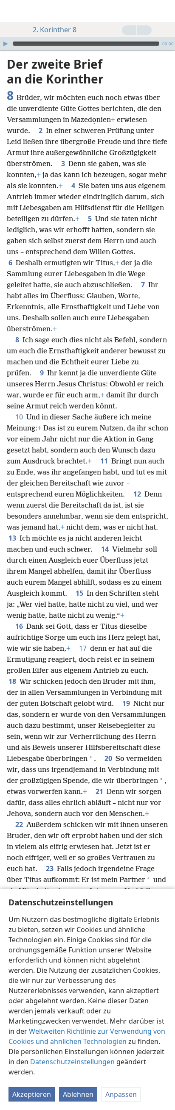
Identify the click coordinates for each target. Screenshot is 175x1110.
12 (138, 494)
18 (13, 681)
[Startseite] (13, 11)
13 (13, 538)
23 (50, 868)
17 (83, 648)
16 (20, 626)
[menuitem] (13, 11)
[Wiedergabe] (5, 43)
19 (127, 703)
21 (100, 791)
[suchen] (164, 11)
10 (20, 417)
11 (105, 461)
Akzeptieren (31, 1094)
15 (80, 593)
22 (20, 824)
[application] (87, 43)
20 (109, 758)
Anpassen (121, 1094)
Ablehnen (78, 1094)
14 (105, 549)
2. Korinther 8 (54, 29)
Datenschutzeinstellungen (72, 1061)
